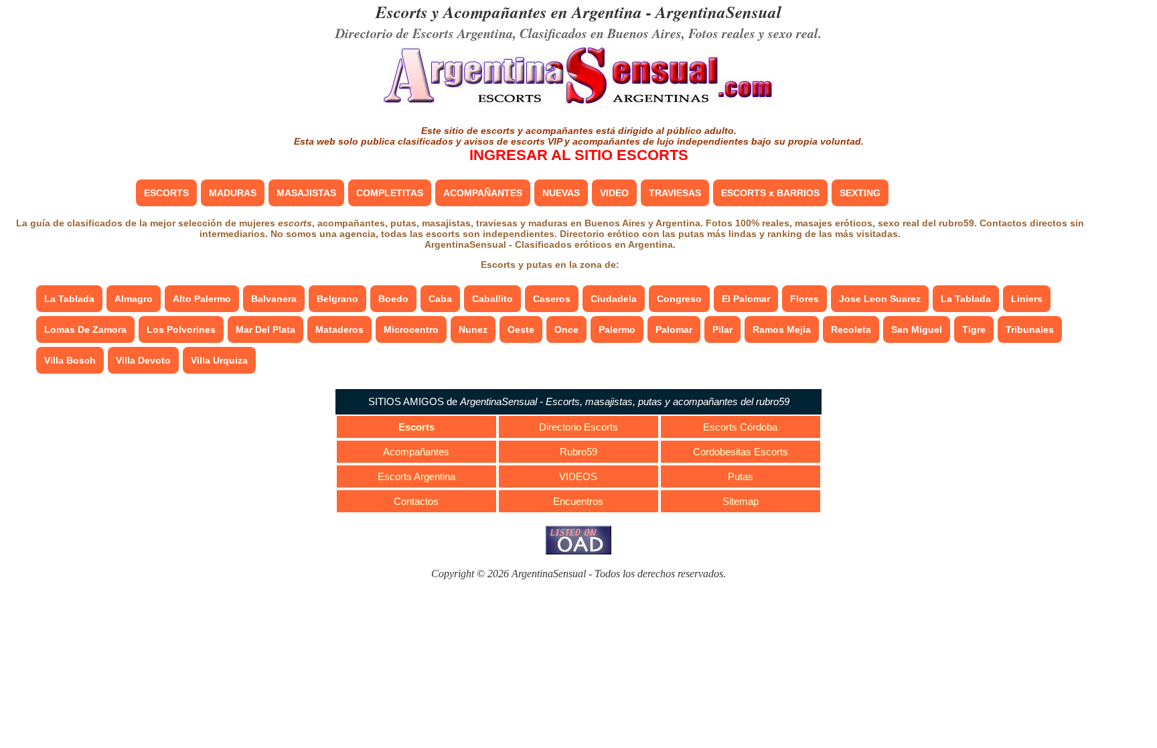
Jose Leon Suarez (880, 298)
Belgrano (337, 298)
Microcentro (411, 329)
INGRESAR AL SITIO (578, 155)
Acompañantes (416, 451)
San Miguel (916, 329)
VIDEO (614, 193)
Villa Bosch (70, 360)
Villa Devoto (143, 360)
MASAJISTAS (306, 193)
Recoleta (851, 329)
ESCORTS (166, 193)
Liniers (1027, 298)
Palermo (617, 329)
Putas (740, 476)
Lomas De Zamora (85, 329)
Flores (804, 298)
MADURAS (232, 193)
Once (566, 329)
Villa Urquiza (219, 360)
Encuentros (578, 501)
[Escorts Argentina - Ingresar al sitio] (578, 105)
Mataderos (339, 329)
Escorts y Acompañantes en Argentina (509, 11)
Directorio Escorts (578, 427)
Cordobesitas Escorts (740, 451)
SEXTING (860, 193)
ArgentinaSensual (718, 11)
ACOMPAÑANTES (482, 193)
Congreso (679, 298)
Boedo (393, 298)
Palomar (673, 329)
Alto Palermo (202, 298)
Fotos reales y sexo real (753, 32)
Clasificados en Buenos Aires (601, 32)
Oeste (521, 329)
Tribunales (1030, 329)
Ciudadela (614, 298)
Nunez (473, 329)
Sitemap (740, 501)
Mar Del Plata (265, 329)
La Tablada (69, 298)
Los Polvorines (181, 329)
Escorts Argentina (416, 476)
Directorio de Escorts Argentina (424, 32)
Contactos (416, 501)
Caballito (492, 298)
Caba (440, 298)
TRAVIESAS (675, 193)
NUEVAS (561, 193)
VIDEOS (578, 476)
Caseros (551, 298)
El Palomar (746, 298)
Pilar (722, 329)
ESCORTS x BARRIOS (770, 193)
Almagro (133, 298)
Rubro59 (578, 451)
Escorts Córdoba (740, 427)
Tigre (974, 329)
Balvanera (274, 298)
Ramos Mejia (782, 329)
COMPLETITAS (389, 193)
